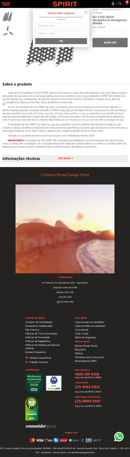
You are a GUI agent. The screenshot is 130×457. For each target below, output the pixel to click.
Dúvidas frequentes (35, 352)
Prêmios (79, 353)
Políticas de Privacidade (37, 337)
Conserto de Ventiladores (38, 322)
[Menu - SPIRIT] (6, 4)
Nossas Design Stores (86, 346)
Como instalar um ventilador (89, 322)
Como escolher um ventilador (90, 326)
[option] (7, 16)
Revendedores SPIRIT (86, 361)
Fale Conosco (32, 330)
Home (95, 9)
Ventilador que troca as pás (89, 357)
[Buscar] (120, 3)
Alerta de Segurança (85, 337)
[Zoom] (8, 16)
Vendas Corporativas (40, 358)
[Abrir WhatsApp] (119, 436)
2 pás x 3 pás (81, 333)
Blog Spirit (80, 349)
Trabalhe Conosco (38, 362)
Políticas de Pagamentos (38, 341)
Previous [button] (27, 35)
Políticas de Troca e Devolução (41, 333)
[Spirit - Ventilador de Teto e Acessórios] (65, 4)
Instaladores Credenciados (39, 326)
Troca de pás (81, 330)
